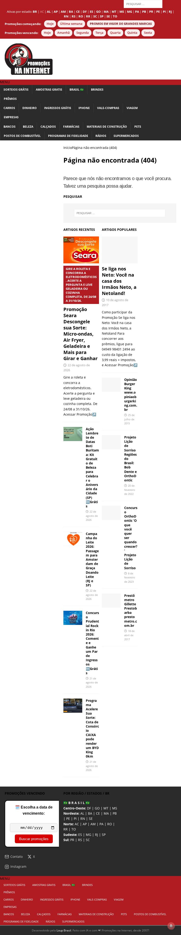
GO (97, 808)
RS (80, 840)
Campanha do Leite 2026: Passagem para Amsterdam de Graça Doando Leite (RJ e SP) (92, 559)
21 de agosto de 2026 (92, 682)
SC (88, 840)
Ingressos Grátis (57, 108)
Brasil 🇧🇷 (77, 90)
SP (104, 834)
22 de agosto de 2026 (92, 516)
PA (101, 824)
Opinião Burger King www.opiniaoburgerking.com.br (130, 394)
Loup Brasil (64, 930)
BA (90, 813)
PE (68, 818)
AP (85, 824)
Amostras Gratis (49, 90)
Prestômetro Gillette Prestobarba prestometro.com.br (130, 610)
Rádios (100, 136)
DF (89, 808)
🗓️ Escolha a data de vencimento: (34, 810)
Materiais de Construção (107, 127)
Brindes (97, 90)
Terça (99, 33)
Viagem (132, 108)
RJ (96, 834)
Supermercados (126, 136)
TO (73, 829)
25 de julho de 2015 (129, 419)
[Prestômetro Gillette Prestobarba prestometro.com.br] (111, 601)
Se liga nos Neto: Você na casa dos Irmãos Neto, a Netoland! (119, 280)
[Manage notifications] (171, 926)
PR (72, 840)
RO (109, 824)
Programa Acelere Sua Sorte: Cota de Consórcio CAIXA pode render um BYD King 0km (92, 728)
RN (82, 818)
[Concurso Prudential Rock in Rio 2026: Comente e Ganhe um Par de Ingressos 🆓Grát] (72, 618)
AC (42, 12)
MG (88, 834)
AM (93, 824)
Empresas (11, 117)
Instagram (18, 866)
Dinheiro (29, 108)
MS (114, 808)
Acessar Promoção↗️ (121, 365)
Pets (137, 127)
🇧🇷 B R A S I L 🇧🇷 (76, 802)
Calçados (48, 127)
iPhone (84, 108)
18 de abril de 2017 (129, 635)
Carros (9, 108)
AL (82, 813)
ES (80, 834)
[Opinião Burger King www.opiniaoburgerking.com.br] (111, 385)
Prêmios (10, 99)
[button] (5, 82)
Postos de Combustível (22, 136)
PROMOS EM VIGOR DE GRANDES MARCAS (121, 24)
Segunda (82, 33)
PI (75, 818)
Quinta (132, 33)
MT (105, 808)
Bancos (10, 127)
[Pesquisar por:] (143, 3)
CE (98, 813)
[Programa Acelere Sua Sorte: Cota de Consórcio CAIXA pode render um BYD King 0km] (72, 706)
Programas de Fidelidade (68, 136)
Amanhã (63, 33)
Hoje (50, 24)
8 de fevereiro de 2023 (129, 577)
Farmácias (71, 127)
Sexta (148, 33)
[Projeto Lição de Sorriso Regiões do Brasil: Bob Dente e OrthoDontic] (111, 442)
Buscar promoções (34, 839)
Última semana (71, 24)
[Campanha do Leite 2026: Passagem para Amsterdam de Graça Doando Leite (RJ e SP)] (72, 539)
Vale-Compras (108, 108)
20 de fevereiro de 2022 (129, 490)
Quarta (115, 33)
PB (115, 813)
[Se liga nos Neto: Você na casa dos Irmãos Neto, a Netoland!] (120, 249)
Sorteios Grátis (16, 90)
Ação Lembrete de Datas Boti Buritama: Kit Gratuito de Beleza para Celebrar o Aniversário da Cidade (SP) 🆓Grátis (92, 467)
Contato (16, 856)
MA (106, 813)
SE (91, 818)
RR (65, 829)
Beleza (28, 127)
